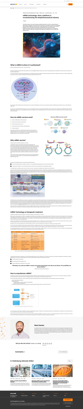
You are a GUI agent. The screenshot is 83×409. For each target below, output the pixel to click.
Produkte (20, 4)
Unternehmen (38, 4)
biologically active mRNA (22, 204)
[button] (43, 343)
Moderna (34, 70)
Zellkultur (33, 395)
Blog (65, 395)
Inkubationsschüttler (24, 395)
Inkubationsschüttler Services (46, 396)
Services (25, 4)
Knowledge (44, 4)
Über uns (55, 395)
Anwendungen (31, 4)
